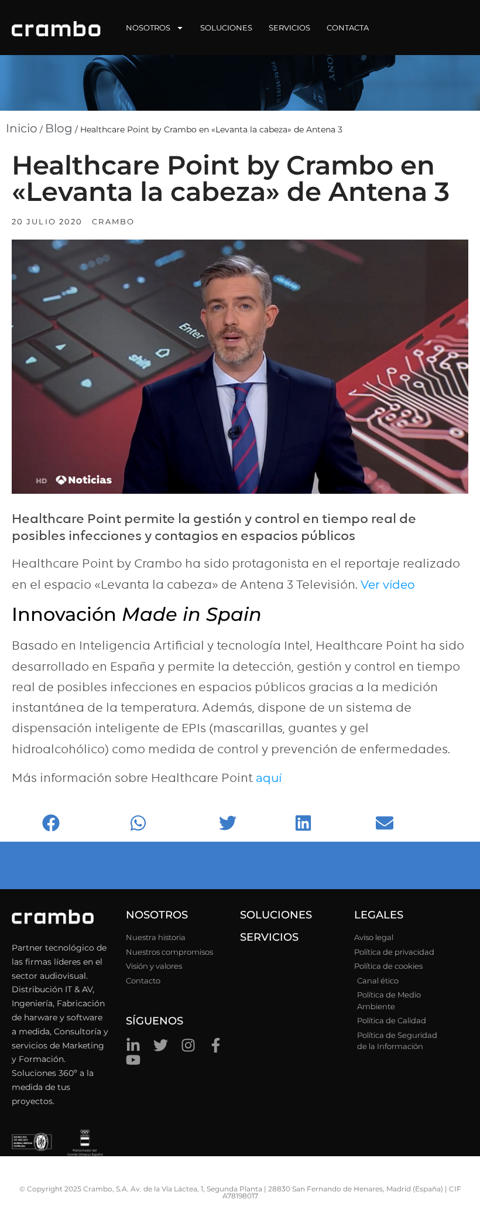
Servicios (289, 27)
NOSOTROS (157, 914)
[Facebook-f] (215, 1045)
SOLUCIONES (276, 914)
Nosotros (148, 27)
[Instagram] (188, 1045)
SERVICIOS (269, 937)
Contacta (348, 27)
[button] (82, 822)
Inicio (21, 128)
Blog (59, 128)
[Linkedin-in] (133, 1045)
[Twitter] (160, 1045)
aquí (269, 778)
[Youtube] (133, 1060)
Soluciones (226, 27)
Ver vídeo (388, 585)
